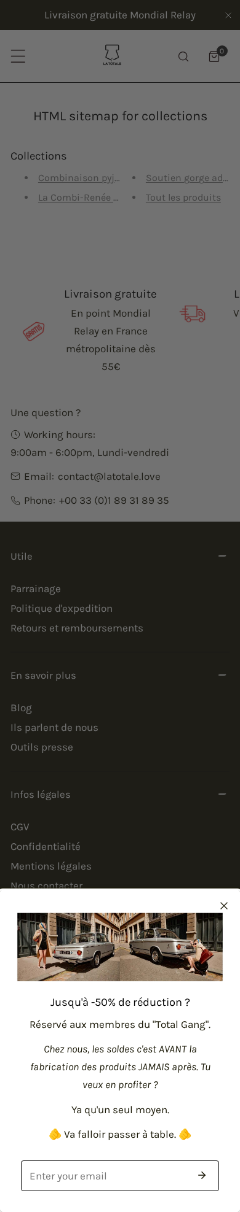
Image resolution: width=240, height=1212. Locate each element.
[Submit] (202, 1175)
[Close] (224, 906)
